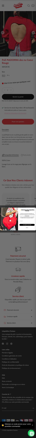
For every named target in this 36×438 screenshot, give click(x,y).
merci (27, 227)
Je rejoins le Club (27, 224)
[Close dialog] (35, 208)
